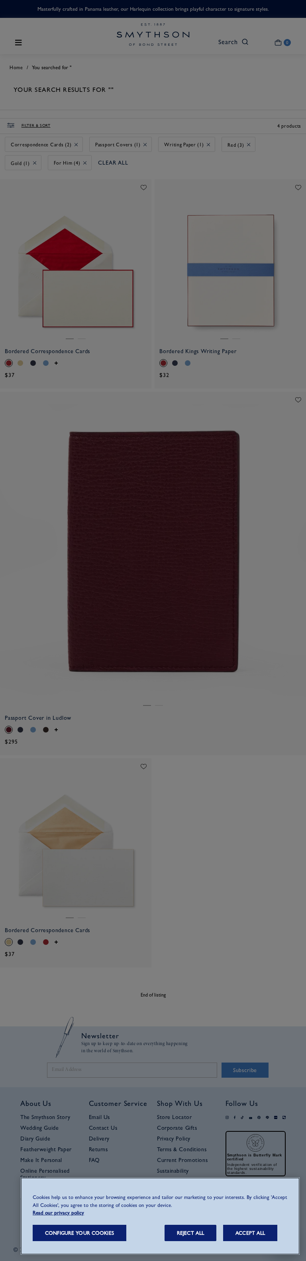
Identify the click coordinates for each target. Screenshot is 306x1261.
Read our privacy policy (58, 1213)
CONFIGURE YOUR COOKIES (79, 1233)
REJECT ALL (190, 1233)
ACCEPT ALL (250, 1233)
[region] (160, 1216)
